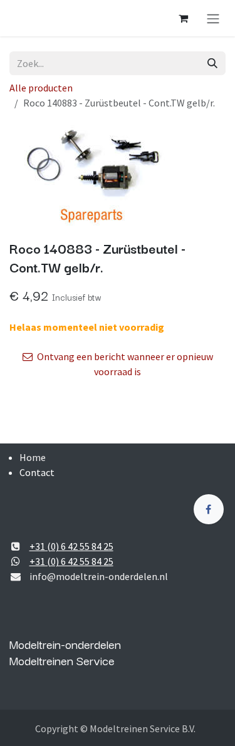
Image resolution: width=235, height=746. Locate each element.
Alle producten (41, 87)
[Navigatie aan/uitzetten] (213, 18)
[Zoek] (212, 63)
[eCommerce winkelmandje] (183, 18)
